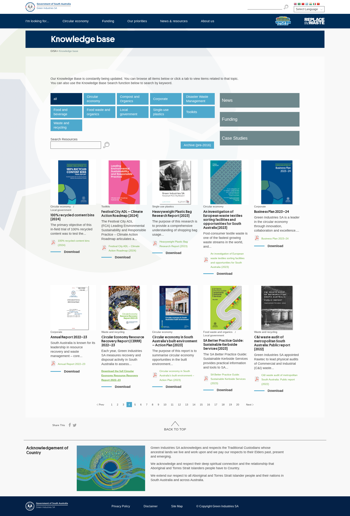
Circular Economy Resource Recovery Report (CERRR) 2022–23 (122, 341)
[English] (295, 4)
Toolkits (191, 112)
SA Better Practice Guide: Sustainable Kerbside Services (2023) (223, 344)
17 (215, 404)
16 (208, 404)
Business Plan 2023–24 (271, 212)
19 (230, 404)
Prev (101, 404)
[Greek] (306, 4)
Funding (108, 21)
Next (248, 404)
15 (201, 404)
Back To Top (175, 429)
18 (223, 404)
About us (207, 21)
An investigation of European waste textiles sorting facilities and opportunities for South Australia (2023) (222, 220)
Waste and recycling (61, 125)
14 (193, 404)
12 (179, 404)
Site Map (177, 506)
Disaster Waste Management (197, 99)
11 (172, 404)
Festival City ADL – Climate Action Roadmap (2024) (122, 214)
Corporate (160, 99)
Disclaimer (151, 506)
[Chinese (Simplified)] (303, 4)
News (227, 100)
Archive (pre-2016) (197, 145)
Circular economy (76, 21)
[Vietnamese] (318, 4)
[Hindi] (310, 4)
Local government (128, 112)
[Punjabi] (322, 4)
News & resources (174, 21)
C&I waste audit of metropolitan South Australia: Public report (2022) (272, 343)
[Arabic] (299, 4)
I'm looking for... (37, 21)
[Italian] (314, 4)
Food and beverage (60, 112)
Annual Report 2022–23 (68, 337)
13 (186, 404)
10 (165, 404)
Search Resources (63, 139)
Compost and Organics (129, 99)
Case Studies (235, 138)
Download (72, 252)
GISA (53, 51)
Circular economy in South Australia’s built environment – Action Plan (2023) (174, 341)
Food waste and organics (98, 112)
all (55, 99)
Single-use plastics (161, 112)
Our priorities (137, 21)
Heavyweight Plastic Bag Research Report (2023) (172, 214)
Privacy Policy (121, 506)
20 (237, 404)
